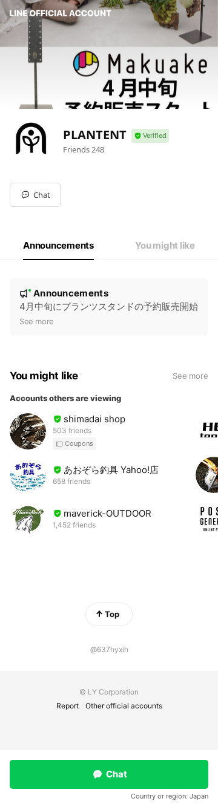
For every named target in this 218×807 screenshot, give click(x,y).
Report (67, 705)
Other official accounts (123, 705)
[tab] (58, 245)
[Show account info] (150, 136)
